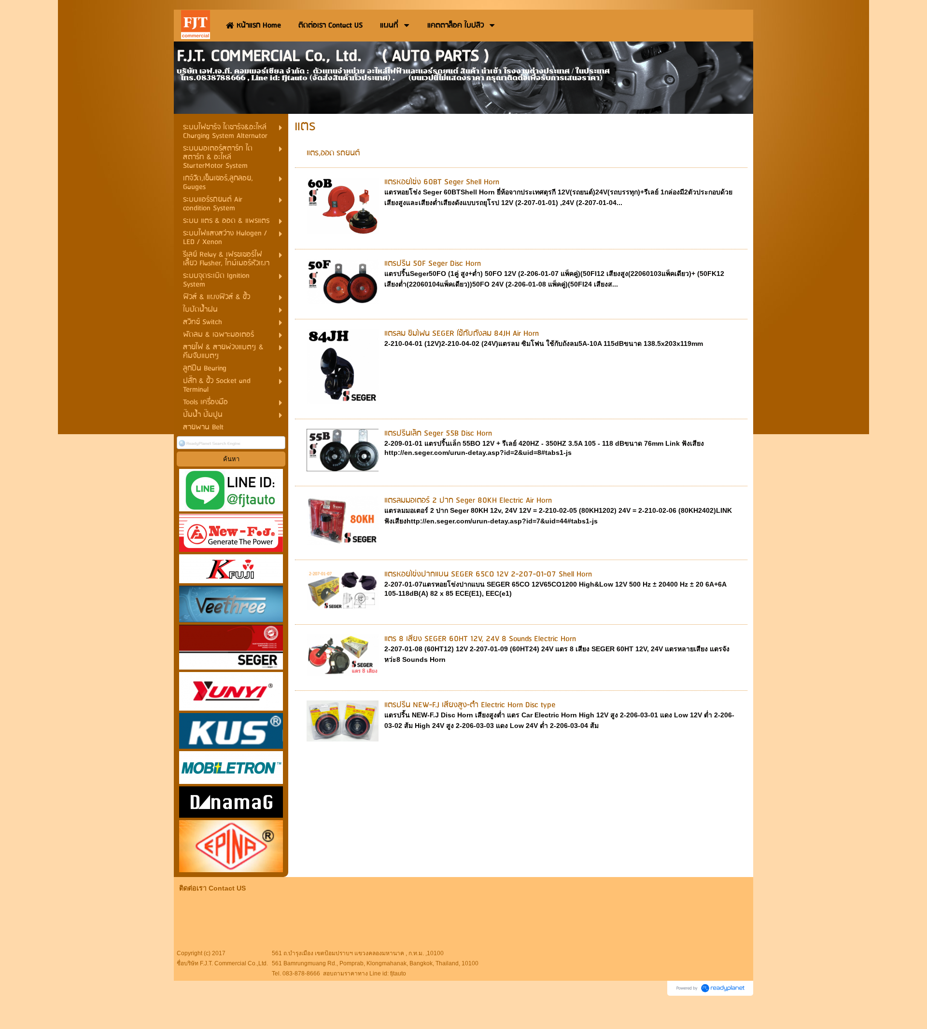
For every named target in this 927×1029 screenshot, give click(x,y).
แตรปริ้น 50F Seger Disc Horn (432, 263)
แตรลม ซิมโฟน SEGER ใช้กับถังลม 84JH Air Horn (461, 333)
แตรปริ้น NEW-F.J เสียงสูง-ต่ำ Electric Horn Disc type (470, 705)
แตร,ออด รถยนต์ (333, 153)
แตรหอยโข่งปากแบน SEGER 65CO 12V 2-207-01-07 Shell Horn (488, 574)
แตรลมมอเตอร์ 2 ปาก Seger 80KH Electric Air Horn (468, 500)
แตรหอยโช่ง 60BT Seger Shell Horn (441, 182)
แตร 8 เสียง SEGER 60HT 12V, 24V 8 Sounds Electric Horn (480, 638)
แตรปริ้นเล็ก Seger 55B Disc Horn (438, 433)
